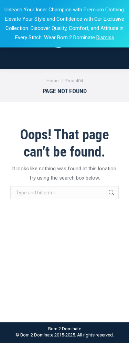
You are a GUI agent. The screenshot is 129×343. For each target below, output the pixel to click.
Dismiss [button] (105, 37)
